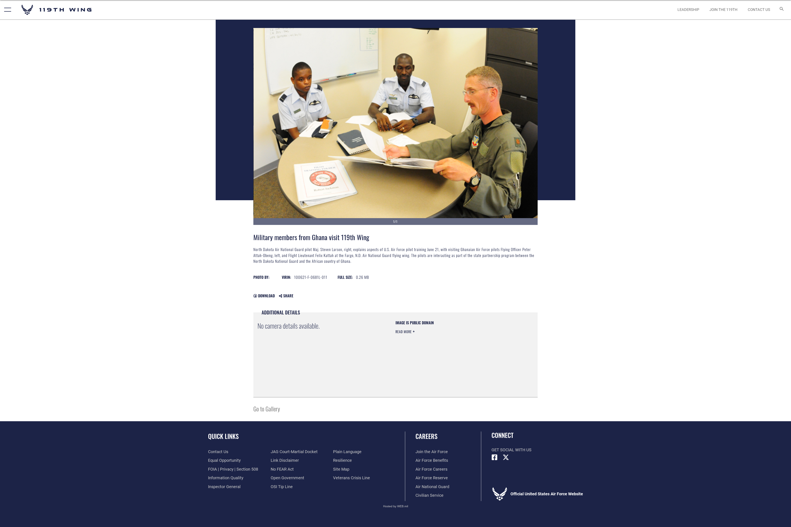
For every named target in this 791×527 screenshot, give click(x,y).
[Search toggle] (781, 10)
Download (266, 295)
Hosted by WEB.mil (395, 506)
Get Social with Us (511, 449)
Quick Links (223, 436)
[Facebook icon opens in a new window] (494, 457)
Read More (404, 331)
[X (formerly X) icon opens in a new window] (506, 457)
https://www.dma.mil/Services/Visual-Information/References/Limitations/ (444, 358)
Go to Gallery (266, 408)
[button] (6, 10)
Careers (426, 436)
